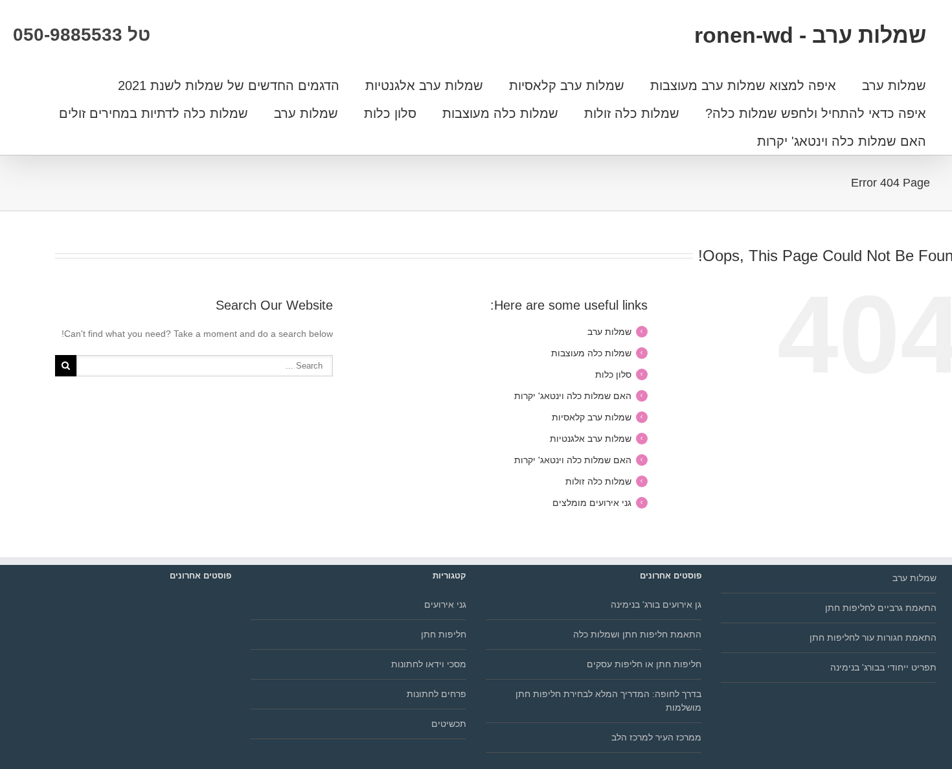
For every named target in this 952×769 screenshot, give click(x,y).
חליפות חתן (443, 634)
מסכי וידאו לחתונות (428, 664)
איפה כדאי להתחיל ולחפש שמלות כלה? (815, 113)
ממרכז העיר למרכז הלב (656, 737)
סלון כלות (390, 113)
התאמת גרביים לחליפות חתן (880, 608)
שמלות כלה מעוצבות (500, 113)
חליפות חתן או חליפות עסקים (644, 664)
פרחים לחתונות (436, 694)
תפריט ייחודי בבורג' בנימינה (883, 667)
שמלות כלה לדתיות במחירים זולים (153, 113)
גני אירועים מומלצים (591, 503)
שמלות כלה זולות (631, 113)
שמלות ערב (894, 85)
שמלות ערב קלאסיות (566, 85)
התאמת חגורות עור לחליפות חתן (873, 637)
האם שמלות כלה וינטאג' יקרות (841, 141)
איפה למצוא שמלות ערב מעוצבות (743, 85)
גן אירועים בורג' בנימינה (656, 604)
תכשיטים (448, 723)
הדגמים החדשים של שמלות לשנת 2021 (228, 85)
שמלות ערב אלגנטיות (424, 85)
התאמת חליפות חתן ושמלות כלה (637, 634)
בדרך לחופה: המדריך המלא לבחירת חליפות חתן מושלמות (608, 701)
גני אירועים (445, 604)
